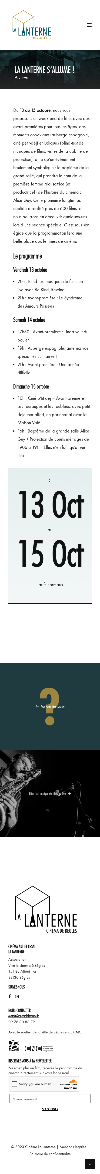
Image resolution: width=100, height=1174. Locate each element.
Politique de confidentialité (50, 1153)
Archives (22, 77)
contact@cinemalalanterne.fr (23, 1016)
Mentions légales (73, 1146)
